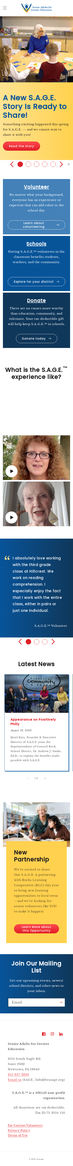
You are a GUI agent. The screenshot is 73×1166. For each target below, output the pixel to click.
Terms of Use (18, 1135)
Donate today (34, 338)
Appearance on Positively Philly (33, 721)
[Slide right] (45, 778)
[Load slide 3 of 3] (45, 642)
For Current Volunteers (25, 1125)
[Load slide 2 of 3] (37, 642)
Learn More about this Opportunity (36, 929)
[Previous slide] (12, 164)
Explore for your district (34, 282)
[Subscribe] (60, 1002)
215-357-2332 (18, 1074)
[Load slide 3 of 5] (37, 164)
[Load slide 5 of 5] (53, 164)
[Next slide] (61, 164)
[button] (5, 8)
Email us (15, 1080)
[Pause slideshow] (68, 164)
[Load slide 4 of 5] (45, 164)
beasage (40, 1159)
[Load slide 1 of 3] (28, 642)
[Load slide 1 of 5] (20, 164)
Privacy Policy (19, 1130)
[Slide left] (28, 778)
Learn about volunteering (34, 225)
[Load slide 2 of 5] (28, 164)
